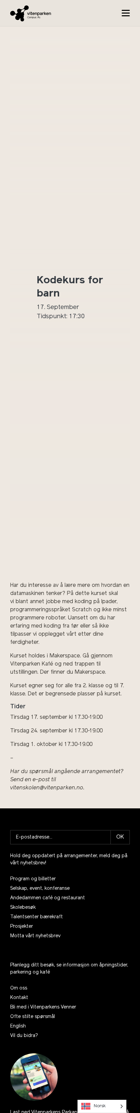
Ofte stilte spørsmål (32, 1016)
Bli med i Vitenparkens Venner (43, 1007)
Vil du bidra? (24, 1035)
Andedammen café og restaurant (47, 898)
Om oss (18, 988)
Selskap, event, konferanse (40, 888)
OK (120, 837)
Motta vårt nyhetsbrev (35, 936)
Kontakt (19, 997)
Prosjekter (21, 926)
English (18, 1026)
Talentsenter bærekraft (36, 917)
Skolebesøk (23, 907)
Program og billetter (33, 879)
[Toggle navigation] (126, 13)
